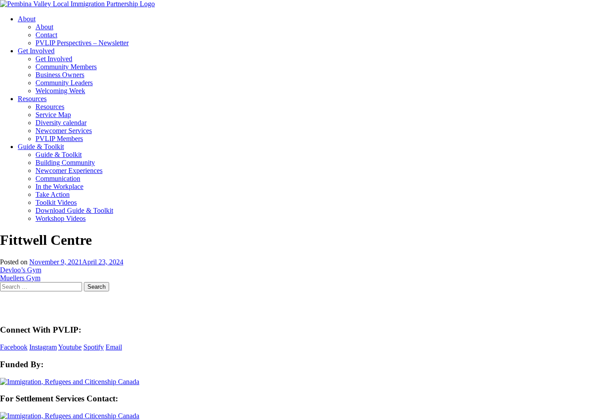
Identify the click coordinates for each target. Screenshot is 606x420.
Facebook (14, 347)
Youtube (70, 347)
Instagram (43, 347)
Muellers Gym (20, 278)
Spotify (93, 347)
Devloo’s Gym (20, 270)
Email (114, 347)
